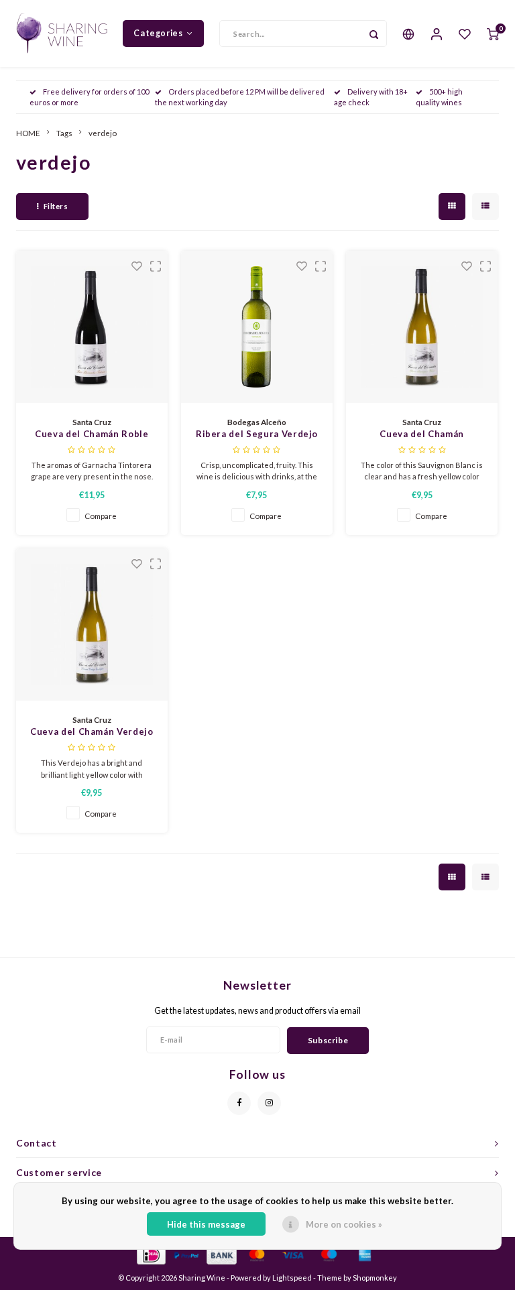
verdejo (103, 132)
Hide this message (206, 1224)
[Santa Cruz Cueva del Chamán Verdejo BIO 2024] (92, 624)
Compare (100, 515)
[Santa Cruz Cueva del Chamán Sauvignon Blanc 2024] (422, 327)
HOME (28, 132)
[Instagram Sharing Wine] (269, 1103)
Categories (157, 33)
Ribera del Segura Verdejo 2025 (257, 434)
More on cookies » (344, 1224)
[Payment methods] (150, 1253)
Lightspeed (292, 1277)
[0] (493, 33)
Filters (56, 206)
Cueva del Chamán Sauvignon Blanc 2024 (422, 434)
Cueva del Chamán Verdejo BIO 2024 (92, 732)
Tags (64, 132)
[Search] (373, 33)
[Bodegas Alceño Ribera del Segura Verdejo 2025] (257, 327)
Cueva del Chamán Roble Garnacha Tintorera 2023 (91, 434)
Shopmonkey (375, 1277)
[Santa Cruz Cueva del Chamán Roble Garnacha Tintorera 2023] (92, 327)
